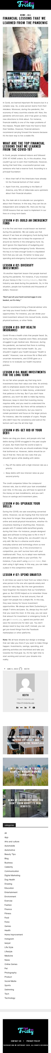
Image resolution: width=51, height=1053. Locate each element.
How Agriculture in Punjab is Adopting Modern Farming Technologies (25, 772)
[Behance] (17, 707)
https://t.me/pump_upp (25, 699)
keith (26, 669)
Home (23, 14)
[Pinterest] (30, 707)
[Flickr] (21, 707)
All (29, 14)
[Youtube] (34, 707)
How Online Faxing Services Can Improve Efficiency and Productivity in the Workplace (25, 740)
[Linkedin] (26, 707)
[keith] (21, 669)
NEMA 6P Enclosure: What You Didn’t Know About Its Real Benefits (25, 803)
